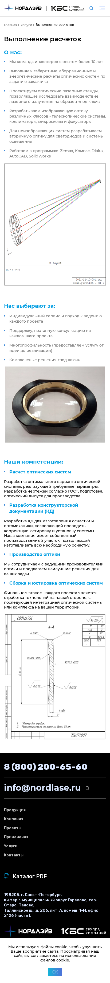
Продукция (15, 810)
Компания (13, 819)
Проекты (12, 828)
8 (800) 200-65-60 (46, 767)
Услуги (10, 846)
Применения (16, 837)
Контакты (13, 855)
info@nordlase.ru (42, 787)
